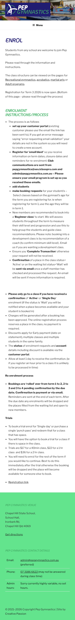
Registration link (18, 482)
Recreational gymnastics (20, 79)
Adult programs (14, 84)
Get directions (14, 534)
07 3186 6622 (29, 571)
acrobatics (43, 79)
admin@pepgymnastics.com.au (39, 560)
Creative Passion (15, 613)
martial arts (58, 79)
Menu (39, 25)
